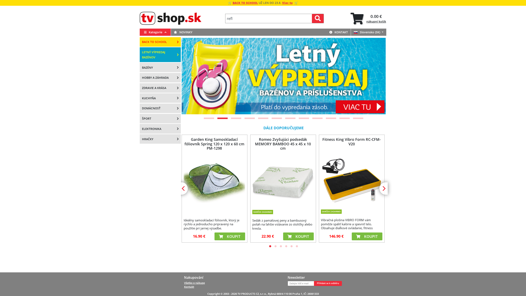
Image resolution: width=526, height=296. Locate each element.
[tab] (368, 19)
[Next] (377, 76)
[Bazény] (284, 76)
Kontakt (341, 32)
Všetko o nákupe (194, 283)
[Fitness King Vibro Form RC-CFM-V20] (351, 178)
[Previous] (190, 76)
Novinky (185, 32)
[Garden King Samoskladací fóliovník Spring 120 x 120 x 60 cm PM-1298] (214, 181)
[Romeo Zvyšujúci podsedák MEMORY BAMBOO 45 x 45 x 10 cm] (283, 179)
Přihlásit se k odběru (328, 283)
